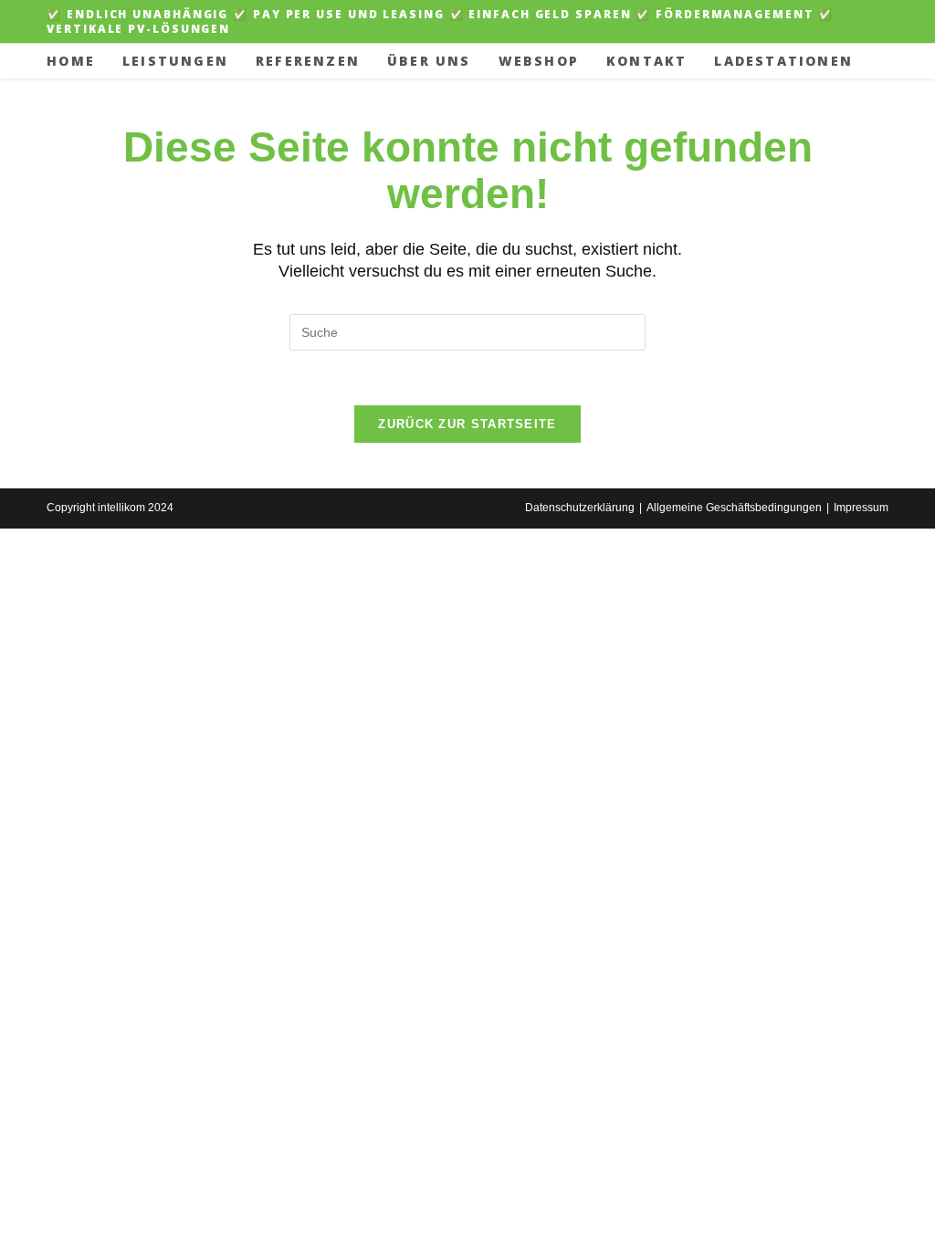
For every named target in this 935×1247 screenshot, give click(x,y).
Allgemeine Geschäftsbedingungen (734, 507)
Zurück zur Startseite (467, 424)
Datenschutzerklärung (580, 507)
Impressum (861, 507)
